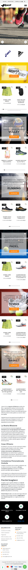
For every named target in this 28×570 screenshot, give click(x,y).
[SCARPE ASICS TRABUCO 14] (7, 209)
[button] (2, 109)
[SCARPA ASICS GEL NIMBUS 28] (21, 92)
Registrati (11, 1)
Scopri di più (14, 76)
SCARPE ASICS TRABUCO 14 (7, 217)
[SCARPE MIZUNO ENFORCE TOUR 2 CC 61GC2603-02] (7, 267)
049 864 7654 (21, 521)
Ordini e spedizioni (5, 532)
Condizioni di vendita (5, 530)
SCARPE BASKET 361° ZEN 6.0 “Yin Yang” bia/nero (21, 390)
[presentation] (2, 42)
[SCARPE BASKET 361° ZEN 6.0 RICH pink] (7, 381)
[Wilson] (20, 53)
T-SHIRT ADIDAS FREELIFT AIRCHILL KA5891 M (21, 276)
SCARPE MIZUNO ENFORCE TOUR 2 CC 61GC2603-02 (7, 276)
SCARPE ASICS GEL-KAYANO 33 (21, 217)
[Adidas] (7, 53)
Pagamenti (3, 534)
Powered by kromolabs (18, 563)
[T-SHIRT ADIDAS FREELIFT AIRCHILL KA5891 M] (21, 267)
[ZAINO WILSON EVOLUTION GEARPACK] (7, 92)
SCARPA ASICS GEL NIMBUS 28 (21, 100)
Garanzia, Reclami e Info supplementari (6, 539)
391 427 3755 (20, 538)
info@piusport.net (20, 540)
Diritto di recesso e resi (6, 536)
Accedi (4, 1)
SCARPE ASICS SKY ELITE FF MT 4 (7, 161)
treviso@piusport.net (7, 556)
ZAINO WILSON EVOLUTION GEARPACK (7, 101)
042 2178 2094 (6, 552)
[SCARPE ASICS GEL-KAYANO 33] (21, 209)
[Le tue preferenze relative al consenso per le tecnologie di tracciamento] (2, 567)
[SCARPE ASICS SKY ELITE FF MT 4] (7, 152)
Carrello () (18, 1)
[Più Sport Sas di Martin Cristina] (6, 5)
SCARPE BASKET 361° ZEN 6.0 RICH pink (7, 390)
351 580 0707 (6, 554)
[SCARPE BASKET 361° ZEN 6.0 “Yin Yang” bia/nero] (21, 381)
